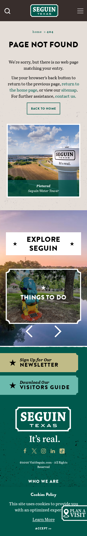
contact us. (65, 96)
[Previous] (29, 331)
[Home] (44, 10)
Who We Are (43, 481)
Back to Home (43, 108)
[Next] (58, 331)
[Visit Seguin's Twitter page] (34, 451)
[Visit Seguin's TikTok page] (62, 451)
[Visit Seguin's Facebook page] (24, 451)
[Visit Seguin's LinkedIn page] (52, 451)
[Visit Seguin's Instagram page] (43, 451)
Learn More (44, 519)
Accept (41, 528)
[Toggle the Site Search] (7, 10)
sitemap (69, 90)
